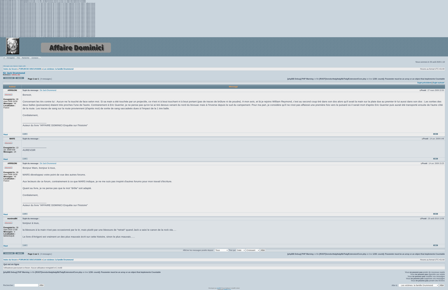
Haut (6, 134)
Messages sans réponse (11, 66)
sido (18, 74)
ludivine (14, 74)
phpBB (218, 288)
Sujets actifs (22, 66)
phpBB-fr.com (227, 289)
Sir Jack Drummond (14, 73)
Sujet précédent (424, 83)
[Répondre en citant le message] (438, 135)
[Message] (420, 90)
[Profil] (26, 135)
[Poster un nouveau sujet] (9, 80)
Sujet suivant (438, 83)
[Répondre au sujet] (21, 80)
